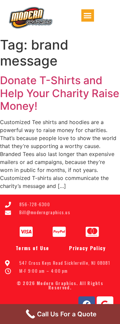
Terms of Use (32, 247)
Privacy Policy (87, 247)
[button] (87, 15)
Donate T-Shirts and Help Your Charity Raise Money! (59, 93)
